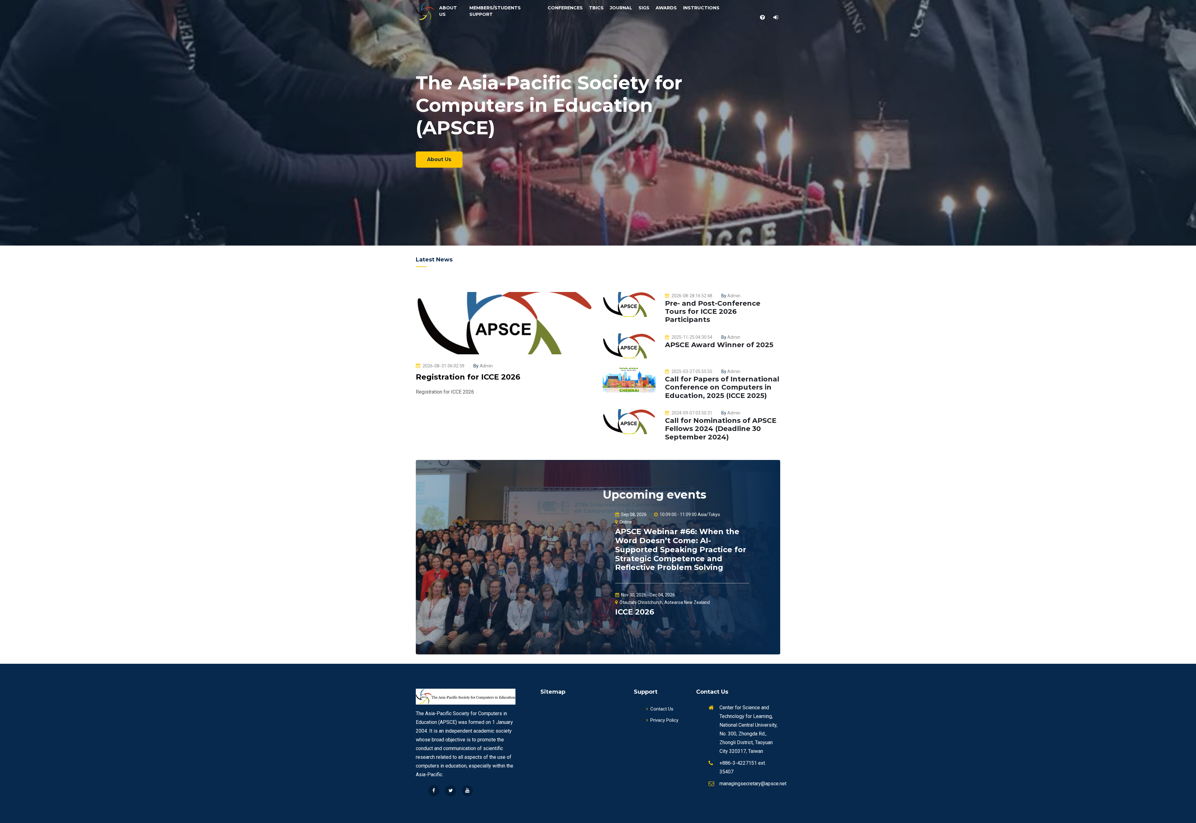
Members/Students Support (495, 11)
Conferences (565, 8)
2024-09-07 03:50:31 (692, 412)
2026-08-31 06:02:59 (443, 366)
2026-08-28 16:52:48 (692, 295)
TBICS (596, 8)
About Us (448, 11)
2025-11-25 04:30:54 (692, 337)
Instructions (701, 8)
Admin (483, 366)
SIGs (643, 8)
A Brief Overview (450, 153)
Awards (666, 8)
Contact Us (661, 709)
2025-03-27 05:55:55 (692, 371)
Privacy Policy (664, 720)
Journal (621, 8)
